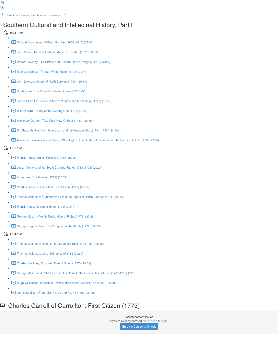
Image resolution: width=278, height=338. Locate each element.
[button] (2, 4)
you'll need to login (155, 321)
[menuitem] (2, 9)
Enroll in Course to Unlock (139, 326)
